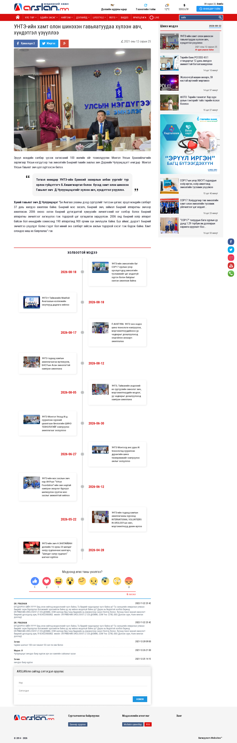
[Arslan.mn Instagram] (231, 257)
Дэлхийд (81, 17)
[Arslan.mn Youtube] (231, 265)
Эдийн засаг (48, 17)
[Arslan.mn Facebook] (231, 241)
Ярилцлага (139, 17)
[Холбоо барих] (231, 273)
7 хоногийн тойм (146, 9)
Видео (124, 17)
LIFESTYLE (98, 17)
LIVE (155, 17)
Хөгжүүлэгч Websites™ (210, 738)
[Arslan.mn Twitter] (231, 249)
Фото (112, 17)
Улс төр (29, 17)
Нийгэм (66, 17)
